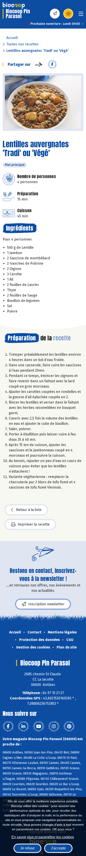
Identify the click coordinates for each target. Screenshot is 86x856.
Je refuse (27, 848)
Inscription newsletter (46, 604)
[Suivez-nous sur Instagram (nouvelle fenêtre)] (53, 726)
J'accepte (58, 848)
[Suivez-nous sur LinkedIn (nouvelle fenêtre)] (23, 726)
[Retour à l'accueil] (14, 5)
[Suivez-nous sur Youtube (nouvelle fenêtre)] (38, 726)
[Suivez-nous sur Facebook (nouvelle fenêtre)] (8, 726)
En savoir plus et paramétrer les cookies (42, 837)
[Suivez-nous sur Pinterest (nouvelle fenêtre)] (69, 726)
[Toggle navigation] (81, 15)
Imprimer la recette (34, 524)
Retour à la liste (28, 510)
